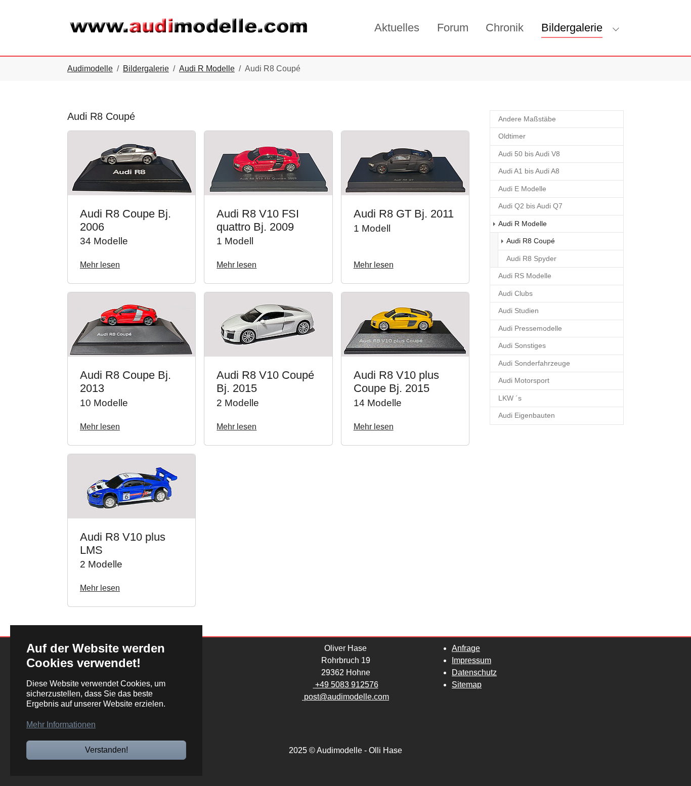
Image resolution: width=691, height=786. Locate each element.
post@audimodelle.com (346, 696)
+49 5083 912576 (346, 684)
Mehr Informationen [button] (61, 724)
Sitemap (467, 684)
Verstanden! (106, 750)
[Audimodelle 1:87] (188, 28)
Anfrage (466, 648)
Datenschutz (474, 672)
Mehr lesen (100, 264)
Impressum (471, 660)
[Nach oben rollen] (669, 764)
